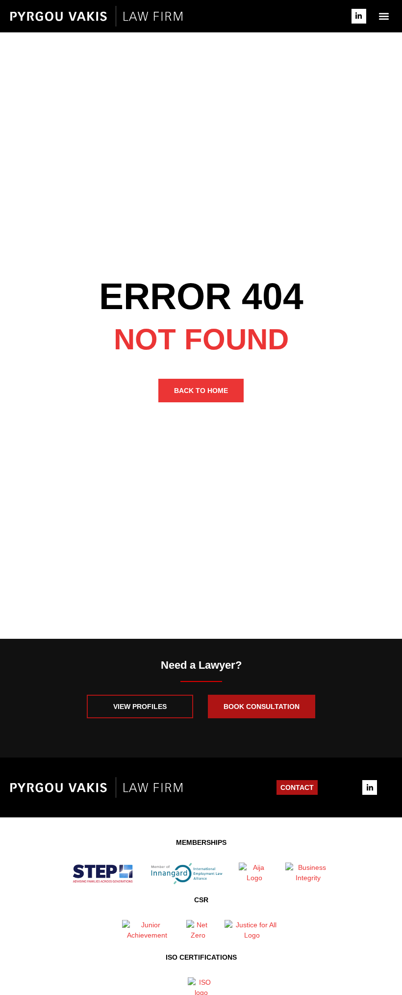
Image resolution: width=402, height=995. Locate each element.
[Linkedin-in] (359, 16)
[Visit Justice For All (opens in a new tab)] (252, 931)
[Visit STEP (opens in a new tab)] (102, 874)
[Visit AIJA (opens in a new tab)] (255, 874)
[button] (384, 16)
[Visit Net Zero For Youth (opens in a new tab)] (198, 931)
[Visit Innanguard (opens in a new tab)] (187, 874)
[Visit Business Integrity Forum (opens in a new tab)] (308, 874)
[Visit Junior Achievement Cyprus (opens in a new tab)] (147, 931)
